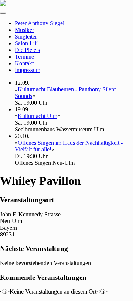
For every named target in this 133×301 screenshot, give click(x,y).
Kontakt (24, 63)
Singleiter (26, 36)
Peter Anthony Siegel (39, 23)
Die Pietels (27, 50)
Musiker (24, 30)
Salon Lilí (26, 43)
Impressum (27, 70)
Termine (24, 56)
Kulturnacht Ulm (37, 116)
